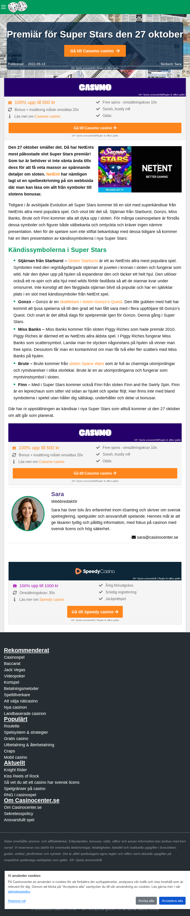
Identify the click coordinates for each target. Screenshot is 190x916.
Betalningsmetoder (21, 688)
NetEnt (53, 174)
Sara (177, 64)
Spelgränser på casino (24, 788)
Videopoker (14, 676)
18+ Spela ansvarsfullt (83, 68)
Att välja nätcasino (21, 701)
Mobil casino (15, 757)
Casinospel (14, 657)
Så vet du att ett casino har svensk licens (41, 782)
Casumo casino (47, 116)
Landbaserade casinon (25, 713)
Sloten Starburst (83, 260)
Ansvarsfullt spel (19, 820)
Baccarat (12, 663)
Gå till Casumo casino (92, 51)
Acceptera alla (172, 901)
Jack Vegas (14, 669)
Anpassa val (17, 901)
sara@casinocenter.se (157, 537)
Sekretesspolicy (18, 813)
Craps (9, 751)
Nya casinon (15, 707)
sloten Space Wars (87, 363)
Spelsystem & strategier (26, 732)
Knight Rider (15, 770)
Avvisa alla (146, 901)
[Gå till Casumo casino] (95, 87)
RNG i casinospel (20, 795)
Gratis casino (16, 738)
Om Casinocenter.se (23, 807)
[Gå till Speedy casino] (95, 571)
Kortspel (11, 682)
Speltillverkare (17, 695)
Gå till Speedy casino (93, 612)
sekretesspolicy (19, 891)
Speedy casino (51, 599)
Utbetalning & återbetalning (29, 745)
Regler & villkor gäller (108, 68)
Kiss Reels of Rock (21, 776)
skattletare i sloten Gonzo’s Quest (91, 301)
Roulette (11, 726)
